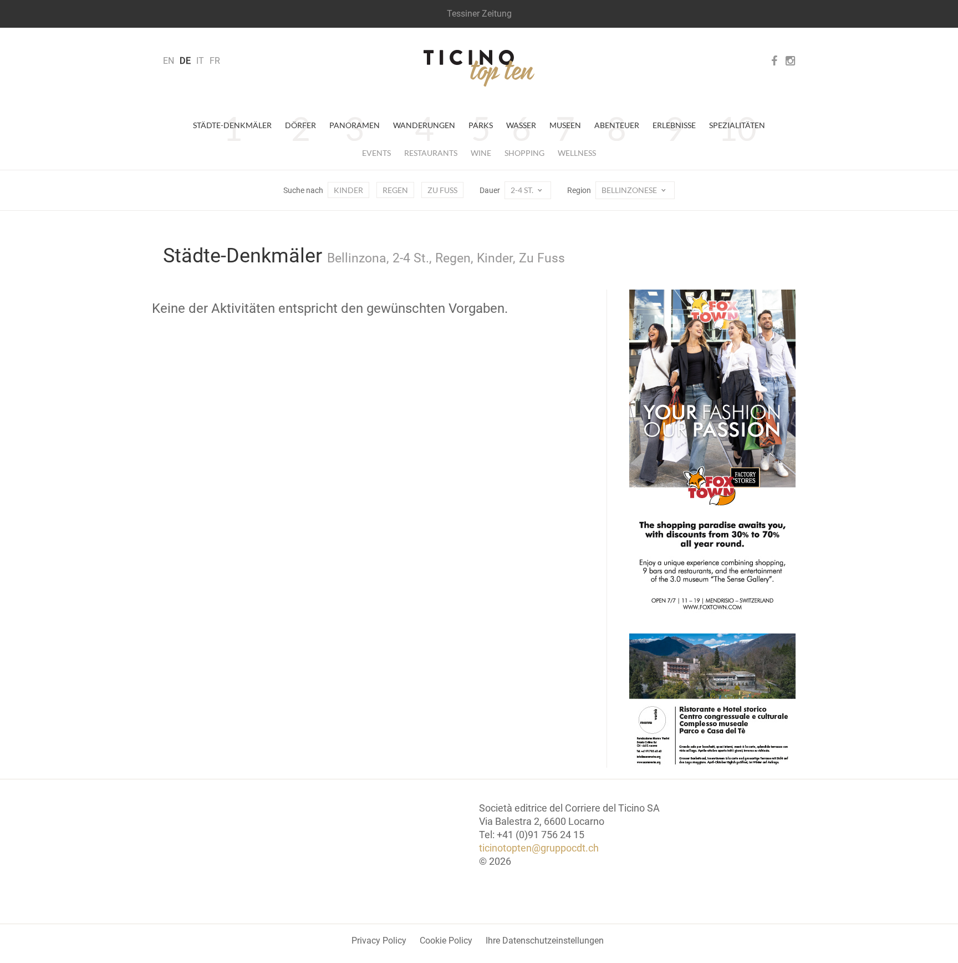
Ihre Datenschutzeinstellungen (545, 940)
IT (200, 60)
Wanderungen (424, 125)
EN (168, 60)
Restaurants (430, 153)
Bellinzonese (630, 190)
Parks (480, 125)
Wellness (577, 153)
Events (376, 153)
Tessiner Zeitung (479, 13)
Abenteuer (616, 125)
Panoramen (354, 125)
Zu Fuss (442, 190)
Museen (565, 125)
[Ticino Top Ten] (479, 68)
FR (215, 60)
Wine (481, 153)
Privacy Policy (378, 940)
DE (185, 60)
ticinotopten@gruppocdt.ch (539, 848)
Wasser (521, 125)
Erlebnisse (674, 125)
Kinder (348, 190)
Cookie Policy (446, 940)
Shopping (524, 153)
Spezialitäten (737, 125)
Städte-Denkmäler (232, 125)
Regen (395, 190)
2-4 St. (523, 190)
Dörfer (300, 125)
